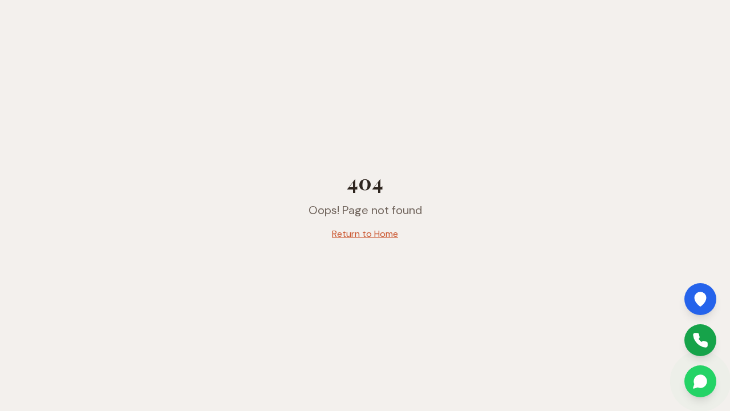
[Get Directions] (700, 299)
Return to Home (365, 234)
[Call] (700, 340)
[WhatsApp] (700, 381)
